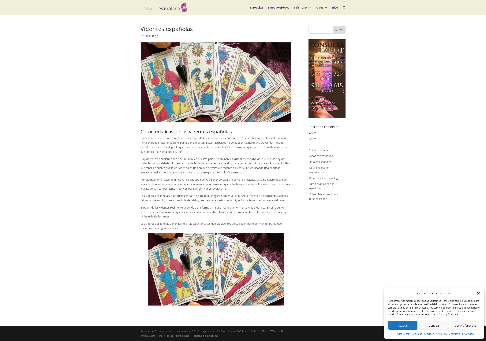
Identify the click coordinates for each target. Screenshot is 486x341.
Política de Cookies (205, 336)
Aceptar (403, 325)
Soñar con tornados (320, 156)
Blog (335, 7)
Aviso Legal (148, 336)
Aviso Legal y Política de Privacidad (415, 333)
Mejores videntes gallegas (324, 178)
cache (312, 132)
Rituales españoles (319, 162)
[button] (478, 293)
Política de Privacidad (174, 336)
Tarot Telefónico (278, 7)
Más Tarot (300, 7)
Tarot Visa (256, 7)
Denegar (434, 325)
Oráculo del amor (319, 150)
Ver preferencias (466, 325)
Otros (319, 7)
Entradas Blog (149, 36)
